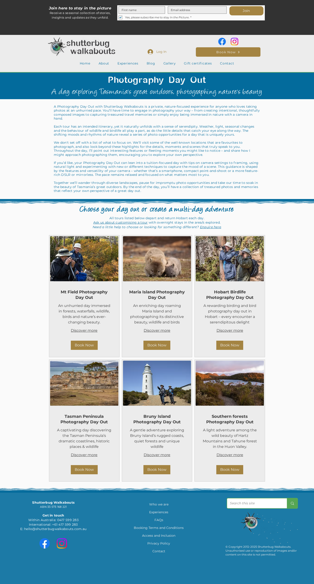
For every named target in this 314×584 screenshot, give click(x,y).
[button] (104, 63)
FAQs (158, 520)
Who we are (158, 504)
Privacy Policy (158, 543)
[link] (84, 294)
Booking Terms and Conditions (159, 528)
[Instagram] (234, 41)
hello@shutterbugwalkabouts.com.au (55, 529)
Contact (158, 551)
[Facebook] (222, 41)
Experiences (158, 512)
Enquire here (210, 227)
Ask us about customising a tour (120, 222)
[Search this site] (292, 503)
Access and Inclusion (158, 535)
